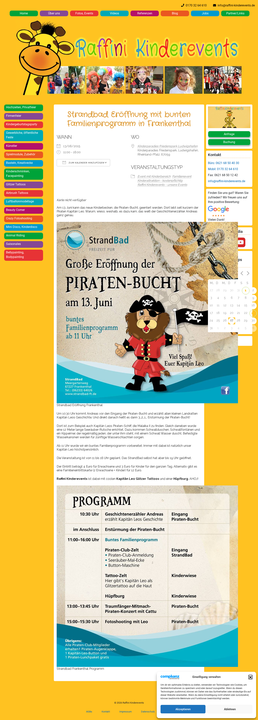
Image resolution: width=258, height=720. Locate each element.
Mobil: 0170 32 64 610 (223, 169)
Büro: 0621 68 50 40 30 (223, 163)
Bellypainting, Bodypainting (15, 255)
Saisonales (13, 244)
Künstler (11, 146)
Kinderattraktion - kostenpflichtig (159, 180)
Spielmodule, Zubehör (20, 154)
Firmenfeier (13, 116)
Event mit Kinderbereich (154, 176)
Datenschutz (148, 711)
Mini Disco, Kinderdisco (21, 227)
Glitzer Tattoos (15, 184)
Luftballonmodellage (20, 201)
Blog (175, 13)
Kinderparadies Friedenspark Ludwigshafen (167, 146)
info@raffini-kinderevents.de (235, 5)
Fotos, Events (84, 13)
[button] (250, 677)
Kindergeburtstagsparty (21, 124)
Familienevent (181, 176)
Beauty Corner (15, 210)
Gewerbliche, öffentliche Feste (22, 135)
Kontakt (106, 711)
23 (253, 313)
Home (24, 13)
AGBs (89, 711)
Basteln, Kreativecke (19, 163)
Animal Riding (15, 235)
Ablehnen (230, 709)
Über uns (54, 13)
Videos (114, 13)
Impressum (125, 711)
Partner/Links (235, 13)
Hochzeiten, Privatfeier (21, 107)
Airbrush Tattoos (17, 193)
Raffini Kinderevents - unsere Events (162, 185)
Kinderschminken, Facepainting (18, 174)
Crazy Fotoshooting (19, 218)
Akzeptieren (183, 709)
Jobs (205, 13)
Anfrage (229, 134)
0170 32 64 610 (195, 5)
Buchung (229, 142)
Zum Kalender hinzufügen (86, 163)
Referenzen (144, 13)
